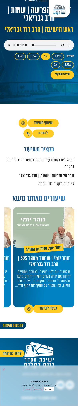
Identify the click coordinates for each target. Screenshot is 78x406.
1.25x (33, 56)
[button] (17, 8)
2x (55, 65)
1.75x (68, 65)
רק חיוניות (38, 389)
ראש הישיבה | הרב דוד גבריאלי (39, 30)
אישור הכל (49, 389)
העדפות (28, 389)
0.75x (58, 56)
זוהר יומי (55, 248)
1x (45, 56)
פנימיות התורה (36, 249)
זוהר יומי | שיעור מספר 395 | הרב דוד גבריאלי (44, 262)
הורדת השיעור (62, 75)
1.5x (20, 56)
